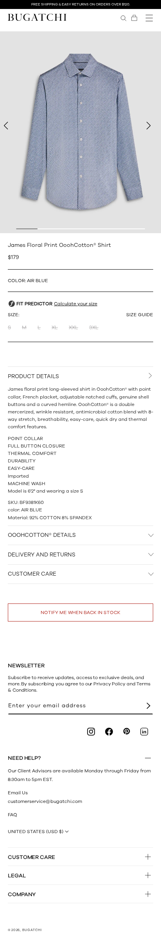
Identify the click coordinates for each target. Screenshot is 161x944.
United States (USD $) (35, 831)
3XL (93, 327)
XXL (73, 327)
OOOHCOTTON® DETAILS (42, 535)
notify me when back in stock (80, 612)
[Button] (148, 758)
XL (55, 327)
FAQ (12, 815)
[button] (134, 18)
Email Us (18, 793)
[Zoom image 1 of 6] (80, 132)
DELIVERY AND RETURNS (41, 554)
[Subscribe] (148, 706)
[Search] (123, 18)
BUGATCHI (32, 930)
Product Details (33, 376)
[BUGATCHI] (37, 17)
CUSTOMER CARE (32, 574)
